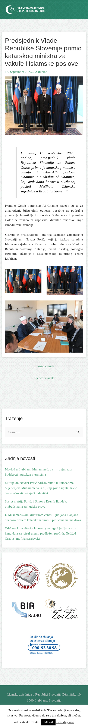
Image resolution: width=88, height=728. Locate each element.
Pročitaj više (65, 722)
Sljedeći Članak (44, 378)
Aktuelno (41, 71)
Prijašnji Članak (44, 366)
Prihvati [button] (48, 722)
